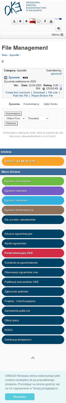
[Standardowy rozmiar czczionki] (14, 21)
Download (39, 92)
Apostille (14, 55)
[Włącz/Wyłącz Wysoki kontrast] (58, 28)
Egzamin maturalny (16, 190)
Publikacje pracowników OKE (22, 281)
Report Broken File (42, 95)
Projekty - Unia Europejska (20, 301)
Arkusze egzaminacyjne (18, 233)
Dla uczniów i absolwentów (20, 219)
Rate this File (20, 95)
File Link (53, 92)
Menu (56, 34)
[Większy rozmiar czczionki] (20, 21)
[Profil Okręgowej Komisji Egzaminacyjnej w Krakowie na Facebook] (45, 20)
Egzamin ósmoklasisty (18, 181)
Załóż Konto (50, 103)
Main (4, 55)
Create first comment (17, 92)
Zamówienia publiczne (17, 310)
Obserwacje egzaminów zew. (21, 272)
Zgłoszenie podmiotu (16, 291)
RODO (9, 329)
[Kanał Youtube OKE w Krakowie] (51, 20)
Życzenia (14, 77)
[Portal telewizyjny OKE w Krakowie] (39, 20)
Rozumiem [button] (20, 396)
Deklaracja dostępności (18, 339)
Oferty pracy (12, 320)
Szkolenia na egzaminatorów (21, 262)
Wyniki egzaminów (15, 243)
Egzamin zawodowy (16, 200)
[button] (59, 388)
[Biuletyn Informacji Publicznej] (33, 21)
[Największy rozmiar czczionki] (26, 21)
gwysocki (56, 73)
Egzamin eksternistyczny (19, 209)
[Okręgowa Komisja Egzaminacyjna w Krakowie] (25, 7)
